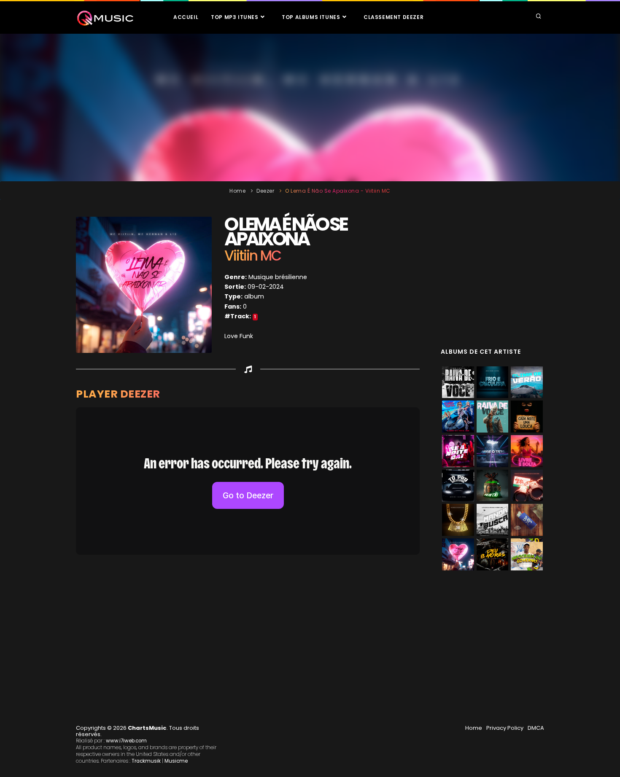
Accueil (185, 17)
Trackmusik (146, 761)
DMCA (536, 728)
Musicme (176, 761)
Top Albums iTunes (312, 17)
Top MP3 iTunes (235, 17)
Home (237, 190)
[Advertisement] (310, 107)
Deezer (265, 190)
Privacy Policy (504, 728)
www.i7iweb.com (126, 740)
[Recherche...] (538, 17)
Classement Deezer (393, 17)
